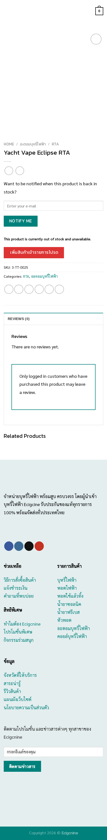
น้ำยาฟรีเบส (68, 612)
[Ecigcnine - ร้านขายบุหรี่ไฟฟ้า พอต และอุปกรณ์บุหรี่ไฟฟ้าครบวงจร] (53, 11)
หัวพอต (64, 620)
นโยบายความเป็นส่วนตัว (26, 707)
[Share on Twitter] (29, 289)
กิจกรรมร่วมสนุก (19, 640)
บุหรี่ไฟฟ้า (66, 580)
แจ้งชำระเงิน (15, 588)
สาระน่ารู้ (12, 683)
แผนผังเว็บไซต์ (17, 699)
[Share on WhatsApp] (8, 289)
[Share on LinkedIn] (59, 289)
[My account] (89, 11)
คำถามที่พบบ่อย (19, 596)
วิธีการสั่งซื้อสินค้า (20, 580)
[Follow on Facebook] (8, 546)
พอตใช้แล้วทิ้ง (70, 596)
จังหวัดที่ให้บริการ (20, 675)
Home (9, 144)
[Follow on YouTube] (39, 546)
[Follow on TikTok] (29, 546)
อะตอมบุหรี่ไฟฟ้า (33, 144)
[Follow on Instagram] (18, 546)
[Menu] (7, 11)
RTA (55, 144)
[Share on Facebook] (18, 289)
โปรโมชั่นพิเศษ (18, 632)
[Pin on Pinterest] (49, 289)
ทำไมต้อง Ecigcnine (22, 624)
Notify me (20, 221)
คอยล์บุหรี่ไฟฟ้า (72, 636)
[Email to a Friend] (39, 289)
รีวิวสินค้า (12, 691)
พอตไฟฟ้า (67, 588)
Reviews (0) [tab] (19, 319)
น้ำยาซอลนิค (69, 604)
